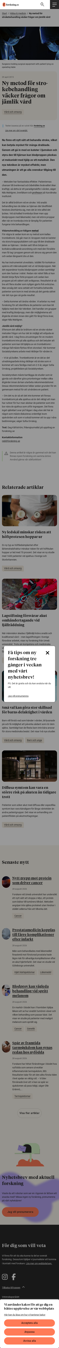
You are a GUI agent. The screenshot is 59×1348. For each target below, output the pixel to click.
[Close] (47, 653)
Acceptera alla (29, 1323)
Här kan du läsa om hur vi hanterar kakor (24, 1314)
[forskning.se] (9, 4)
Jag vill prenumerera (18, 696)
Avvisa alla (29, 1340)
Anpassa (29, 1331)
